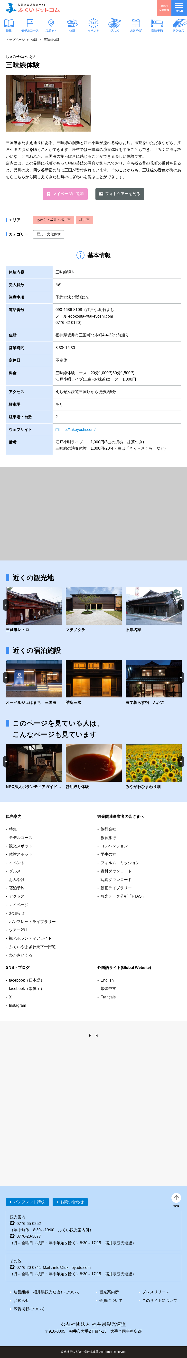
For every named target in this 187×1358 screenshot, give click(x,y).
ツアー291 (18, 930)
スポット (51, 31)
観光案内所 (109, 1292)
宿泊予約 (157, 31)
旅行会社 (108, 829)
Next (181, 605)
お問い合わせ (72, 1202)
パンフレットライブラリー (32, 922)
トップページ (15, 39)
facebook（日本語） (26, 980)
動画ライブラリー (116, 888)
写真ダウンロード (116, 880)
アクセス (178, 31)
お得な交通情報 (164, 7)
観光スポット (20, 846)
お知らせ (17, 913)
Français (108, 997)
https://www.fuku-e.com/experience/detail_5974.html (94, 767)
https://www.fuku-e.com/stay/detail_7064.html (154, 683)
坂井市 (84, 220)
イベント (93, 31)
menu (179, 11)
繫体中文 (108, 988)
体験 (72, 31)
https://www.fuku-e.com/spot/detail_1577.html (154, 610)
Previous (6, 605)
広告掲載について (29, 1309)
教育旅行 (108, 838)
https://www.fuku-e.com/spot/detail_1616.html (94, 610)
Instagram (17, 1005)
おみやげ (136, 31)
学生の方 (108, 854)
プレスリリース (155, 1292)
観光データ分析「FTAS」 (123, 896)
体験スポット (20, 854)
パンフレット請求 (29, 1202)
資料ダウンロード (116, 871)
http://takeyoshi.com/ (77, 429)
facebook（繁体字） (26, 988)
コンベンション (114, 846)
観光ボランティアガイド (30, 938)
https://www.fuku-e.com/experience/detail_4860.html (34, 767)
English (107, 980)
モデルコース (30, 31)
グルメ (114, 31)
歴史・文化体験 (49, 234)
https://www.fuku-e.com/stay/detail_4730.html (94, 683)
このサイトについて (159, 1300)
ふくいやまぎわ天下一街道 (32, 947)
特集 (9, 31)
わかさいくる (20, 955)
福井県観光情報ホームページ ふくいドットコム (33, 8)
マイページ (18, 905)
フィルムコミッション (120, 863)
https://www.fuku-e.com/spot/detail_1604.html (154, 767)
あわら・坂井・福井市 (54, 220)
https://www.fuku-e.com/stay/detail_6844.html (34, 683)
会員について (111, 1300)
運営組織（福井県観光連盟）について (47, 1292)
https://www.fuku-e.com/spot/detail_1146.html (34, 610)
